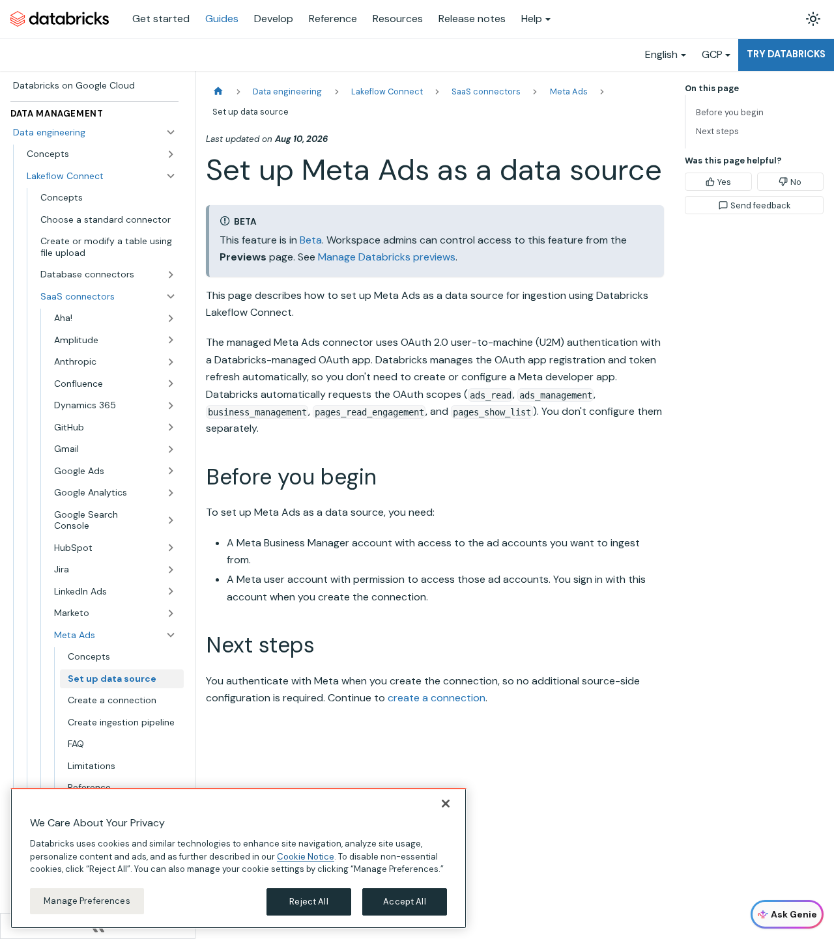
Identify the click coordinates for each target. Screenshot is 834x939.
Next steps (717, 131)
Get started (161, 18)
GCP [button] (712, 54)
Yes (724, 182)
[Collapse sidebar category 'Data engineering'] (171, 132)
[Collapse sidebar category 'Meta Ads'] (171, 635)
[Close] (445, 803)
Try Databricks (786, 54)
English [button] (661, 54)
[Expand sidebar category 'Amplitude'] (171, 340)
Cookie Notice (305, 856)
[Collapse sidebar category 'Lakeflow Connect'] (171, 176)
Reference (333, 18)
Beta (311, 240)
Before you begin (730, 112)
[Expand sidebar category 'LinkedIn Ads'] (171, 591)
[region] (238, 858)
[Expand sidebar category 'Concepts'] (171, 154)
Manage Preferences (87, 900)
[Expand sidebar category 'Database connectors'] (171, 275)
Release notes (472, 18)
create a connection (436, 698)
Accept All (404, 901)
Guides (221, 18)
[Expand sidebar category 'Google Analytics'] (171, 493)
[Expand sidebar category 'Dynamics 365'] (171, 405)
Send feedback (760, 205)
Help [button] (531, 18)
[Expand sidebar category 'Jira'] (171, 570)
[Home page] (218, 91)
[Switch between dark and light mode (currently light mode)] (813, 18)
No (795, 182)
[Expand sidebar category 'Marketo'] (171, 613)
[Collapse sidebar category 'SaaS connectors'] (171, 296)
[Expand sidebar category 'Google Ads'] (171, 471)
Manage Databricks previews (386, 257)
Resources (398, 18)
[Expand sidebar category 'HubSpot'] (171, 547)
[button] (115, 449)
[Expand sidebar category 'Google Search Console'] (171, 520)
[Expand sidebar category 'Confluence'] (171, 383)
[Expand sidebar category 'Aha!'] (171, 318)
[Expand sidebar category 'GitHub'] (171, 427)
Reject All (308, 901)
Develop (273, 18)
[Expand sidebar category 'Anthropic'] (171, 362)
